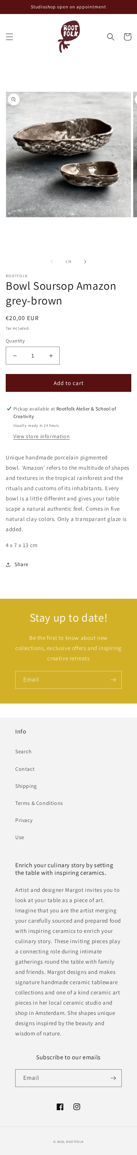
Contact (25, 768)
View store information (41, 436)
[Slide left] (51, 261)
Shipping (26, 786)
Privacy (23, 820)
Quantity (15, 341)
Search (23, 751)
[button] (9, 36)
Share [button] (21, 564)
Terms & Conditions (39, 803)
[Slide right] (85, 261)
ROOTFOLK (75, 1141)
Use (19, 837)
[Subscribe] (113, 680)
